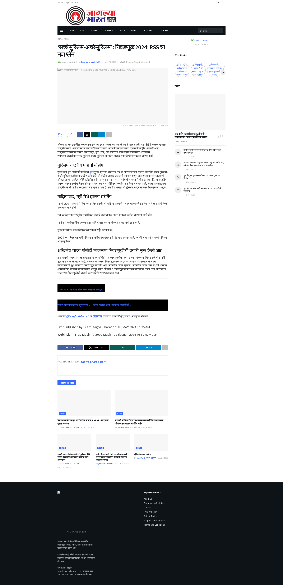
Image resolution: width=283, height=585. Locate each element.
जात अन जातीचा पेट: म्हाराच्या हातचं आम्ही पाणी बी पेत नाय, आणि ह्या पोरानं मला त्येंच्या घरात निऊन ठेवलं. (204, 164)
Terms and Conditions (154, 524)
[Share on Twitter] (87, 134)
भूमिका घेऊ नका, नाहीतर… (143, 454)
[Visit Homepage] (86, 16)
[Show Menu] (61, 31)
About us (148, 498)
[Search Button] (221, 30)
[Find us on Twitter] (218, 2)
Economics (164, 30)
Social (94, 30)
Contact (147, 507)
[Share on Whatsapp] (94, 134)
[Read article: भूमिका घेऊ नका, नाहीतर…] (151, 442)
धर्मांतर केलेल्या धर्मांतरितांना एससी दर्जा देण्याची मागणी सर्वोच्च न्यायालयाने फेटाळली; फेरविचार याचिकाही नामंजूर (111, 457)
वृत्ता (92, 172)
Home (72, 30)
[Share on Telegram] (101, 134)
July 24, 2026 (162, 458)
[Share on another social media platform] (109, 134)
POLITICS (109, 30)
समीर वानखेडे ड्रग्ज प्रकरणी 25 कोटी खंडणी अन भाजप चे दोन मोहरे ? (94, 305)
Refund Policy (150, 516)
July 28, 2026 (124, 464)
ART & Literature (128, 30)
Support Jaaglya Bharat (155, 520)
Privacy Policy (150, 511)
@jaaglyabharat (77, 316)
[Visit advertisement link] (200, 40)
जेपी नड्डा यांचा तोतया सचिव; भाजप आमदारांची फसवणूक (81, 289)
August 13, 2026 (64, 467)
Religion (148, 30)
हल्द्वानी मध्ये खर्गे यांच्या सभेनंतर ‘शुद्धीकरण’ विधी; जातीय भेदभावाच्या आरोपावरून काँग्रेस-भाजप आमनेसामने (74, 457)
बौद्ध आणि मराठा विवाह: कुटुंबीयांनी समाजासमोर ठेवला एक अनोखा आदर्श (191, 135)
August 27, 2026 (87, 427)
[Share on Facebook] (80, 134)
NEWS (82, 30)
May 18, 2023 (110, 62)
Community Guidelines (154, 503)
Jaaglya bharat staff (90, 62)
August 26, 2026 (145, 427)
